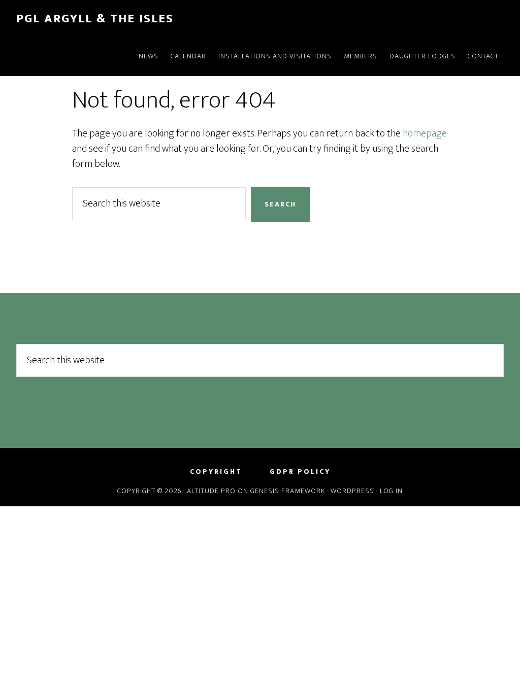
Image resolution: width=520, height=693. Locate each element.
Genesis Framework (287, 491)
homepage (425, 133)
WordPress (352, 491)
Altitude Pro (211, 491)
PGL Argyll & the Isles (95, 19)
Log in (391, 491)
